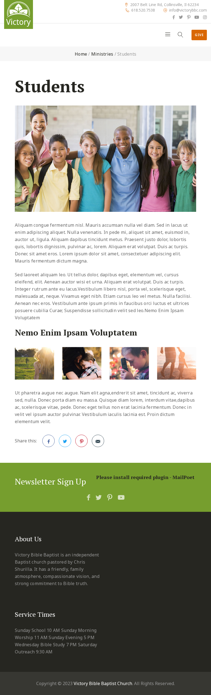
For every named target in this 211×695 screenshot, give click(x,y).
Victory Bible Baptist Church (103, 683)
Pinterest (81, 441)
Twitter (65, 441)
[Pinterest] (188, 17)
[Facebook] (174, 17)
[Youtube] (197, 17)
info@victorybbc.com (188, 10)
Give (199, 35)
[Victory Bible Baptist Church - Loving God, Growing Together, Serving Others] (18, 14)
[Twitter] (181, 17)
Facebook (48, 441)
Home (81, 54)
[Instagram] (205, 17)
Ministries (102, 54)
